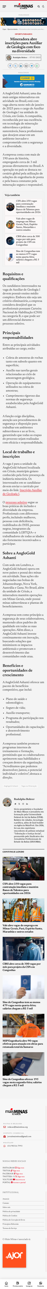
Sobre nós (6, 1207)
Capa (4, 29)
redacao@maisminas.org (17, 1127)
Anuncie (6, 1199)
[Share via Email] (26, 65)
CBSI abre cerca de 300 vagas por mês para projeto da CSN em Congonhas (22, 967)
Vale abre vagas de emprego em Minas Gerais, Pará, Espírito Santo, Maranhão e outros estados (22, 928)
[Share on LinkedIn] (21, 65)
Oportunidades (12, 29)
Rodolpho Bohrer (20, 58)
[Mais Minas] (23, 6)
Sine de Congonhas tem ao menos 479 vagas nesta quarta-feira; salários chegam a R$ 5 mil (21, 1005)
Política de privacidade (11, 1212)
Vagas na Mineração (29, 786)
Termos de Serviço (10, 1228)
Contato (6, 1203)
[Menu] (4, 6)
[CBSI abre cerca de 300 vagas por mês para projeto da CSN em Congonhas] (23, 948)
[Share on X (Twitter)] (15, 65)
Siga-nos (20, 1168)
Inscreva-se (20, 1180)
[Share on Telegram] (31, 65)
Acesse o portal (19, 1183)
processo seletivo (16, 502)
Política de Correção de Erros (14, 1220)
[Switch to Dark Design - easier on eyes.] (43, 6)
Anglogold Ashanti (11, 786)
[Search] (38, 6)
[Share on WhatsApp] (37, 65)
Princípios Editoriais (11, 1224)
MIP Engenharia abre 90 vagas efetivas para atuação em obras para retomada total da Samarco (23, 1044)
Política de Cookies (10, 1216)
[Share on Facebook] (10, 65)
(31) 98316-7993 (14, 1146)
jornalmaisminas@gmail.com (19, 1137)
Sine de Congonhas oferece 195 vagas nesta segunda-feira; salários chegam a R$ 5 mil (22, 1082)
